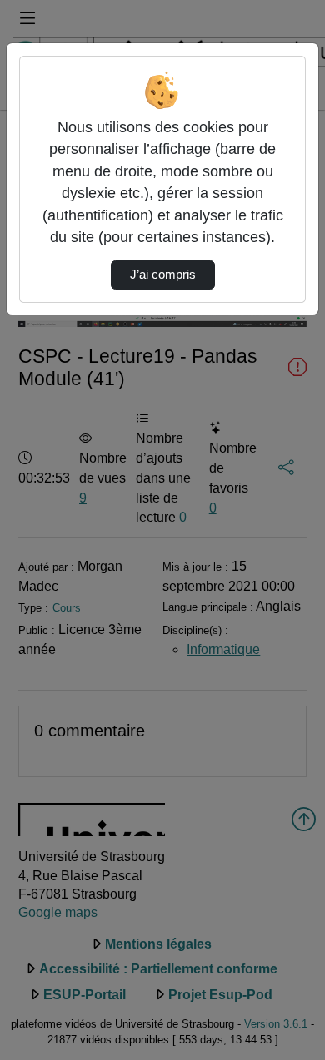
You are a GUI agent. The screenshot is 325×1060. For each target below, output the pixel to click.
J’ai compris (163, 274)
